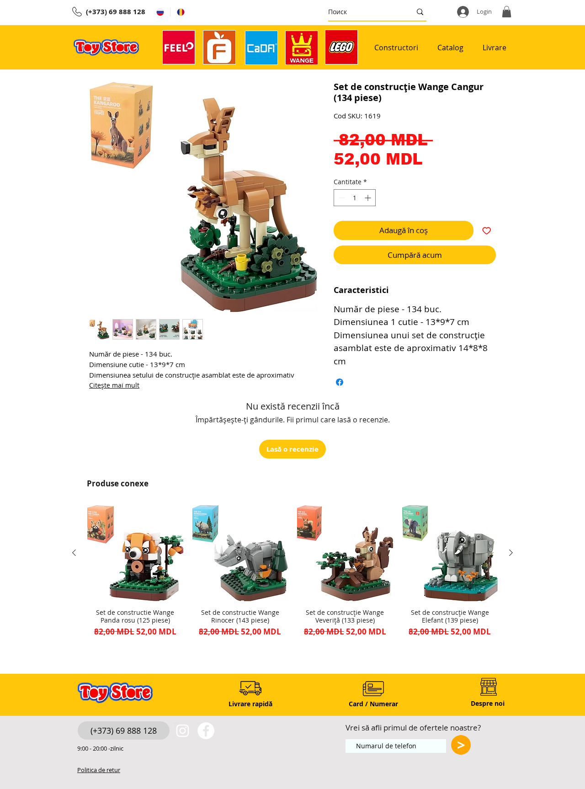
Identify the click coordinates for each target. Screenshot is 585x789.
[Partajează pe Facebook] (339, 382)
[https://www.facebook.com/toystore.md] (205, 730)
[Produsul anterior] (74, 552)
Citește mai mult (114, 385)
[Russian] (160, 11)
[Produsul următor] (510, 552)
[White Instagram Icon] (182, 730)
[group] (292, 575)
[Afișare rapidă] (135, 553)
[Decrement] (340, 198)
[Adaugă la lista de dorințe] (486, 230)
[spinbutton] (354, 198)
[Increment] (368, 198)
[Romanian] (180, 11)
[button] (506, 11)
